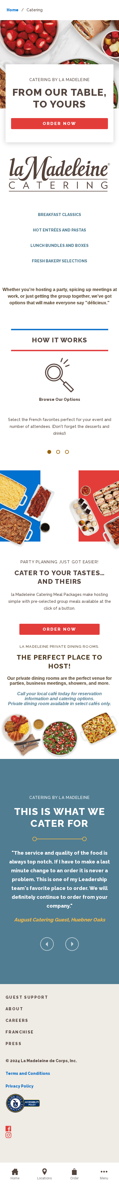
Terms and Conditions (28, 1073)
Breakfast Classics (59, 214)
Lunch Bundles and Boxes (59, 245)
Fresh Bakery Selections (59, 261)
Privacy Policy (19, 1086)
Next (72, 944)
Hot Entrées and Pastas (59, 230)
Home (13, 10)
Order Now (59, 123)
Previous (47, 944)
